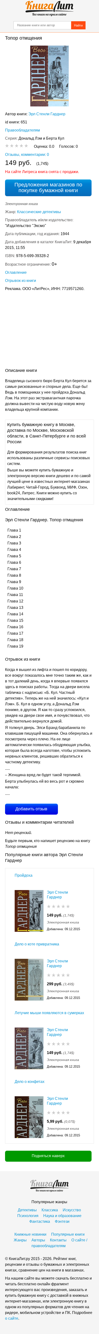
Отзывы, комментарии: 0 (27, 155)
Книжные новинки (30, 1234)
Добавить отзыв (31, 809)
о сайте (11, 1318)
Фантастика (39, 1221)
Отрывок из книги (20, 281)
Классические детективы (39, 212)
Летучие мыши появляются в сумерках (49, 1013)
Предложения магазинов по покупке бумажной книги (48, 187)
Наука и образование (62, 1216)
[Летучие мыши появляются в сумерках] (29, 1048)
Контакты (58, 1240)
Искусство (72, 1210)
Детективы (27, 1210)
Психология (27, 1216)
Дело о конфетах (29, 1082)
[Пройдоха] (29, 911)
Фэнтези (62, 1221)
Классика (50, 1210)
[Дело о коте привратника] (29, 980)
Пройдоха (23, 875)
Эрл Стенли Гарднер (46, 114)
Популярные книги (68, 1234)
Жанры (20, 1240)
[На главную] (49, 8)
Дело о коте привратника (37, 944)
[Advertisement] (49, 330)
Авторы (38, 1240)
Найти (78, 25)
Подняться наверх (48, 1156)
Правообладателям (22, 130)
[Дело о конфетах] (29, 1117)
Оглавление (16, 272)
